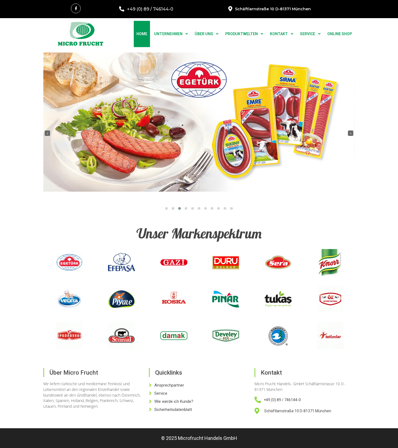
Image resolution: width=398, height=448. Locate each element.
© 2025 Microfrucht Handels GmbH (199, 438)
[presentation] (47, 133)
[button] (166, 208)
